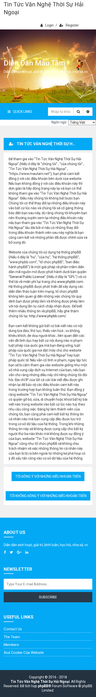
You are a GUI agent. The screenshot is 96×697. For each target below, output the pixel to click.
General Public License (27, 277)
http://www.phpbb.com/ (47, 316)
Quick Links (22, 112)
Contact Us (13, 629)
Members (11, 645)
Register (72, 25)
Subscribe (48, 597)
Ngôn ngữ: (59, 122)
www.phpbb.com (70, 282)
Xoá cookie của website (24, 652)
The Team (12, 637)
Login (49, 25)
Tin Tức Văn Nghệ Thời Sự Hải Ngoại (43, 8)
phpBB (43, 686)
